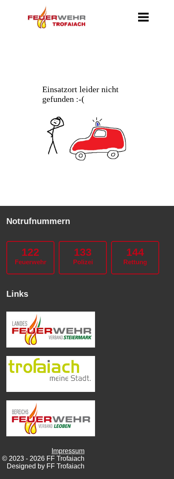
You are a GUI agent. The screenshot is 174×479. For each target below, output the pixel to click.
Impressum (68, 450)
